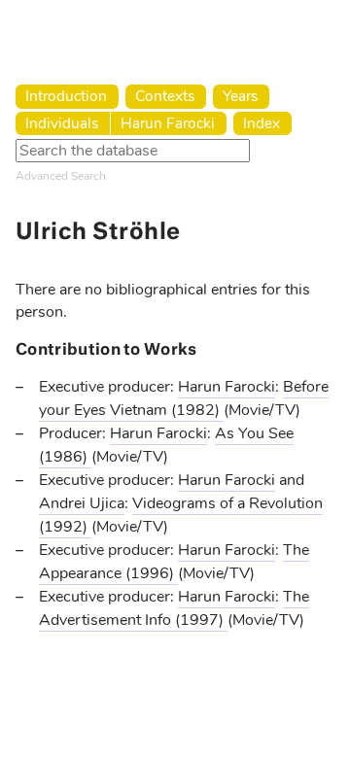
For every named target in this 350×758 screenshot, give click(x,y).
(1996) (151, 573)
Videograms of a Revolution (227, 503)
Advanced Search (61, 176)
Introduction (66, 96)
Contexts (164, 96)
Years (240, 96)
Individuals (61, 123)
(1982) (197, 410)
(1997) (201, 620)
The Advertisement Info (174, 608)
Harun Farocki (168, 123)
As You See (254, 433)
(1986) (65, 456)
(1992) (65, 526)
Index (261, 123)
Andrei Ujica (81, 503)
